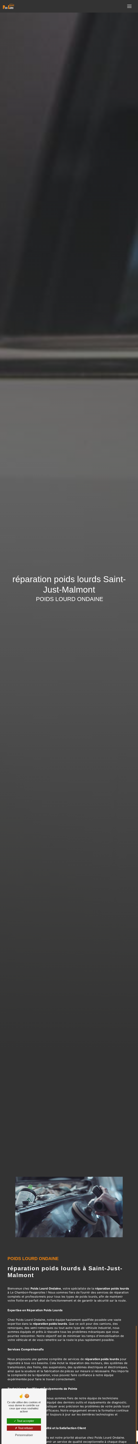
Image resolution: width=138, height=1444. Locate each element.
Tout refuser (25, 1428)
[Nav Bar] (129, 6)
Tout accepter (25, 1420)
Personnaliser (24, 1435)
